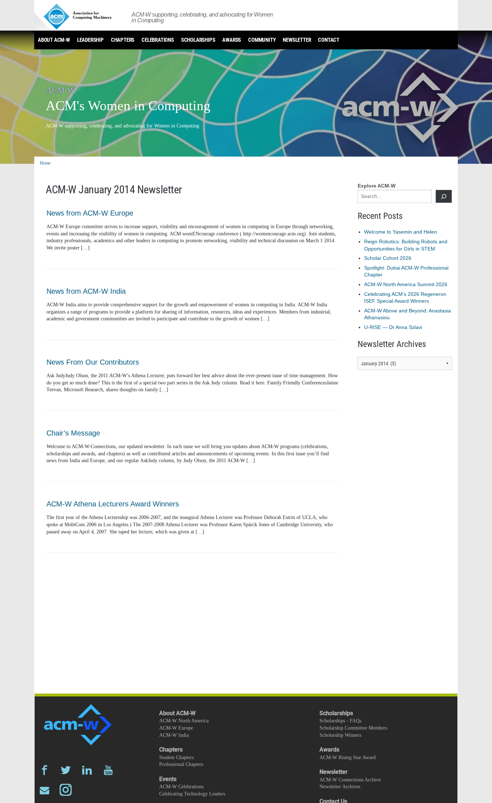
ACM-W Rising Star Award (347, 757)
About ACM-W (54, 40)
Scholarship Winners (340, 735)
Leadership (90, 40)
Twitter (65, 770)
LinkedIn (87, 770)
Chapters (122, 40)
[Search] (443, 196)
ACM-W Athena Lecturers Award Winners (112, 504)
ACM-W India (174, 735)
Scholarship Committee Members (353, 728)
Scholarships (198, 40)
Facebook (44, 770)
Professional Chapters (181, 764)
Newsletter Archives (339, 786)
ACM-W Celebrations (181, 786)
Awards (231, 40)
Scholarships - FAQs (340, 720)
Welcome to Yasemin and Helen (400, 232)
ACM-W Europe (176, 728)
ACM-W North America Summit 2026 (405, 284)
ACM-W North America (184, 720)
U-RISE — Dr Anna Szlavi (393, 327)
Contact (328, 40)
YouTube (108, 770)
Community (262, 40)
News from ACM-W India (86, 291)
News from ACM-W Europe (89, 213)
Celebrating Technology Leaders (192, 794)
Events (167, 779)
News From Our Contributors (92, 362)
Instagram (65, 790)
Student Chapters (176, 757)
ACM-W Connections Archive (350, 779)
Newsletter (297, 40)
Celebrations (158, 40)
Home (45, 163)
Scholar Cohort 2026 (387, 258)
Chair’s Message (73, 433)
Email (44, 790)
